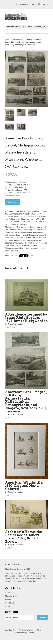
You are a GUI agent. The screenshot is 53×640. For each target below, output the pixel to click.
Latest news (12, 564)
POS (39, 630)
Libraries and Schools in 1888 (17, 569)
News (7, 606)
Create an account (26, 4)
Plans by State (11, 596)
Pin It (32, 256)
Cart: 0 (45, 4)
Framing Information (13, 195)
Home (7, 593)
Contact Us (9, 603)
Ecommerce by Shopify (24, 633)
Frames (8, 600)
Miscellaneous (18, 39)
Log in (12, 4)
